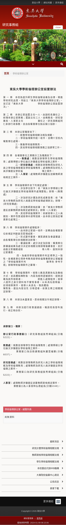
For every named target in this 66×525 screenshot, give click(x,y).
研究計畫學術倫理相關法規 (45, 448)
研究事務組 (10, 25)
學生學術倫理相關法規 (48, 461)
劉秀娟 (39, 518)
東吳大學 (36, 3)
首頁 (6, 73)
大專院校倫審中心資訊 (48, 475)
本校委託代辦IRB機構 (48, 468)
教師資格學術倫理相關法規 (45, 455)
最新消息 (54, 441)
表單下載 (54, 488)
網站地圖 (48, 3)
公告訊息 (54, 481)
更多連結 (59, 3)
